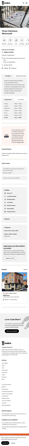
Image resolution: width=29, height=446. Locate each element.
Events (3, 374)
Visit (3, 367)
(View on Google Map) (9, 62)
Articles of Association (7, 393)
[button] (26, 286)
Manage (13, 443)
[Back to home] (6, 3)
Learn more (14, 439)
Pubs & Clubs (5, 370)
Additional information (21, 75)
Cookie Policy (5, 396)
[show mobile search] (23, 2)
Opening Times (8, 99)
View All (25, 269)
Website (6, 68)
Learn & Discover (6, 384)
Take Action (4, 372)
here (15, 415)
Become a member (7, 172)
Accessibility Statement (7, 391)
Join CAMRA (5, 363)
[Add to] (25, 275)
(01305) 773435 (8, 65)
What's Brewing (5, 405)
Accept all (5, 443)
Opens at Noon (8, 52)
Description (8, 75)
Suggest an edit (9, 258)
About (3, 365)
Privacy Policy (5, 389)
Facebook (13, 68)
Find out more (20, 142)
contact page (5, 354)
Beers (3, 379)
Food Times (21, 99)
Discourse (4, 403)
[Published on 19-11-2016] (14, 288)
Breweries (4, 377)
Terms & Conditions (6, 400)
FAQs (24, 353)
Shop (3, 386)
